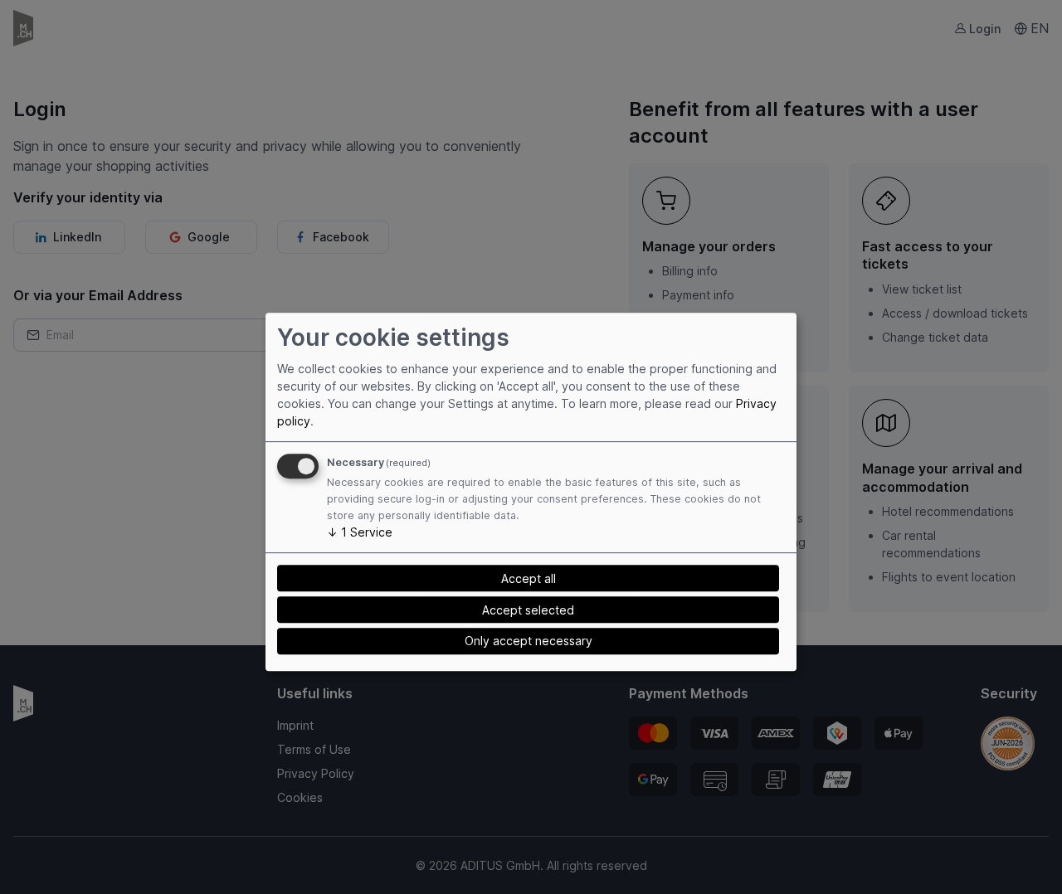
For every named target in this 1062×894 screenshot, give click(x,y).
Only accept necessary (528, 641)
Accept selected (528, 610)
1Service (359, 532)
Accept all (528, 578)
